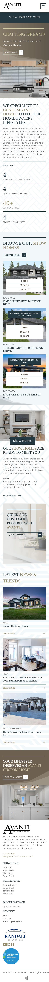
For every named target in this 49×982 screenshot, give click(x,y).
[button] (43, 6)
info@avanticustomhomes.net (18, 857)
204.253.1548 (9, 854)
